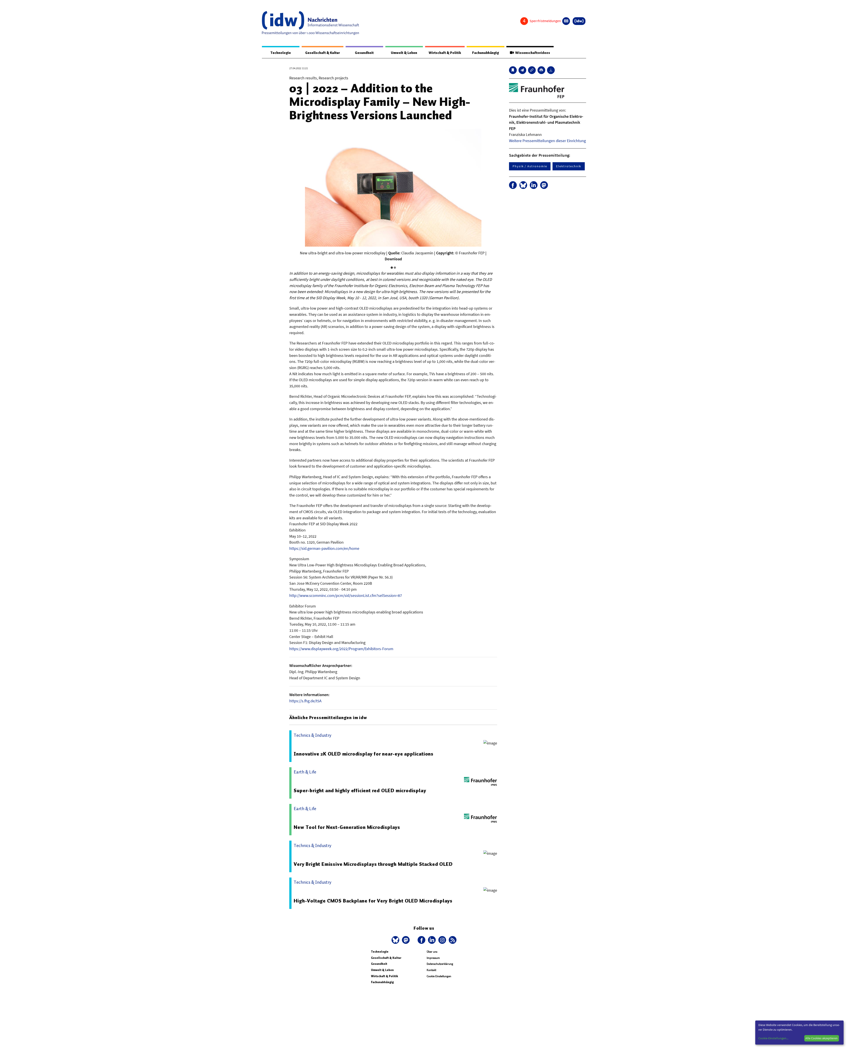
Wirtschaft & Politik (445, 52)
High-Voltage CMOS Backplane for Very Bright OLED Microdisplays (373, 900)
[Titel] (513, 70)
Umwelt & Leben (404, 52)
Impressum (433, 958)
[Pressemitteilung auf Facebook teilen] (513, 185)
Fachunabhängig (485, 52)
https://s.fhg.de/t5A (305, 700)
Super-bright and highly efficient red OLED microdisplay (360, 790)
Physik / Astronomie (530, 166)
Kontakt (431, 970)
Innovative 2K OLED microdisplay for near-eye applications (363, 754)
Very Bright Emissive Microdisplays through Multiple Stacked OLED (373, 864)
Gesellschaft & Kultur (322, 52)
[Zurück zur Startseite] (310, 23)
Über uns (432, 952)
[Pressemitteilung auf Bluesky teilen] (523, 185)
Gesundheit (364, 52)
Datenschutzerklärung (440, 964)
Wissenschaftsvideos (532, 52)
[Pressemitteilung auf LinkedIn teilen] (534, 185)
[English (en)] (566, 21)
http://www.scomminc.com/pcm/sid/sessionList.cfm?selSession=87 (345, 595)
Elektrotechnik (568, 166)
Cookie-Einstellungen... (773, 1038)
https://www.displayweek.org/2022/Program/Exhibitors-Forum (341, 648)
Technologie (281, 52)
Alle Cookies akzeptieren (821, 1038)
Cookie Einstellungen (439, 976)
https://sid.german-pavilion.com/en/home (324, 548)
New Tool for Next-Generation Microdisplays (347, 827)
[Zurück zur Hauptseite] (579, 21)
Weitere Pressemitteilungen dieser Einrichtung (547, 140)
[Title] (532, 70)
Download (393, 258)
